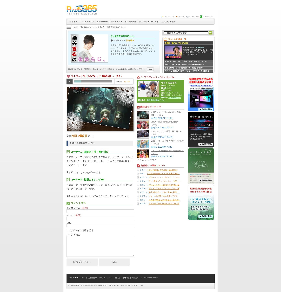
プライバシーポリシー (105, 278)
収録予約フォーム (137, 278)
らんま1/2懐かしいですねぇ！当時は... (164, 200)
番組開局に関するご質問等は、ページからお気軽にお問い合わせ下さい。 (107, 69)
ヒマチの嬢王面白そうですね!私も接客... (163, 174)
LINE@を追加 (208, 16)
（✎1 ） (156, 144)
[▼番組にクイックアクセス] (69, 27)
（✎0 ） (118, 76)
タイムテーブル (88, 22)
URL (69, 222)
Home (75, 27)
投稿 (114, 261)
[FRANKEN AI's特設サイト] (201, 147)
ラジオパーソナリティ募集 (149, 22)
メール (74, 215)
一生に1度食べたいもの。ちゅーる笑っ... (163, 181)
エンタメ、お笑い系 (97, 27)
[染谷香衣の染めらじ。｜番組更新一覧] (82, 10)
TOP (82, 277)
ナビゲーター (102, 22)
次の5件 (153, 160)
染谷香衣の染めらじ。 (115, 27)
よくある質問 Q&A (91, 278)
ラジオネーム (78, 207)
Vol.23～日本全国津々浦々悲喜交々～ (167, 150)
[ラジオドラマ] (201, 219)
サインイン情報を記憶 (81, 230)
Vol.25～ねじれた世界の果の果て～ (166, 131)
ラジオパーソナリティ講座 (130, 22)
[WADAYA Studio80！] (201, 111)
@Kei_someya (174, 98)
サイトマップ (169, 16)
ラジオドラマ (116, 22)
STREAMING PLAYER (151, 277)
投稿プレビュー (82, 261)
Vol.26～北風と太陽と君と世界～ (165, 122)
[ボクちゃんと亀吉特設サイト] (201, 183)
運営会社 (181, 16)
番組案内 (74, 22)
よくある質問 (194, 16)
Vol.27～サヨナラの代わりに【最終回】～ (92, 76)
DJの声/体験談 (169, 22)
